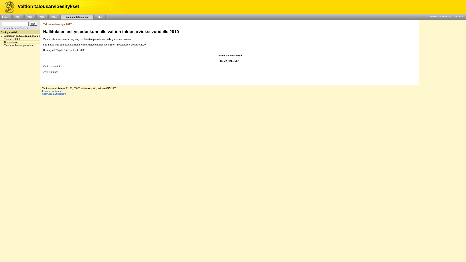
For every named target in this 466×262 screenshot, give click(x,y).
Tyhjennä (24, 28)
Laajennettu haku (10, 28)
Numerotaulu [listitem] (10, 42)
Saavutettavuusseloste (54, 93)
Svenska (458, 16)
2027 (18, 17)
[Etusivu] (8, 7)
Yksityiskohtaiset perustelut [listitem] (18, 45)
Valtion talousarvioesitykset (48, 6)
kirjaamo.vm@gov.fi (52, 91)
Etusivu (6, 17)
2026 (30, 17)
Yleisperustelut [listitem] (12, 39)
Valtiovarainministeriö (440, 16)
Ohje (99, 17)
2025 (42, 17)
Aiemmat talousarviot (77, 17)
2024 (54, 17)
